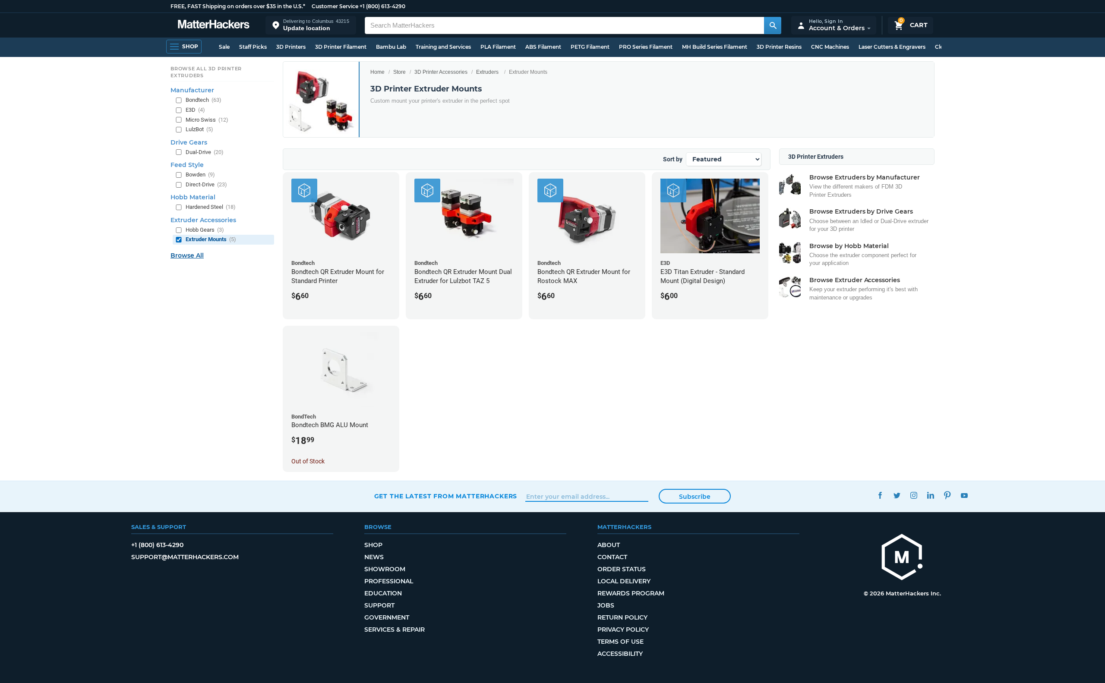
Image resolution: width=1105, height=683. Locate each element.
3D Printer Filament (340, 47)
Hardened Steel (211, 207)
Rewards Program (630, 593)
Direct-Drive (206, 184)
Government (386, 617)
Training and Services (443, 47)
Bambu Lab (391, 47)
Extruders (487, 72)
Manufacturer (192, 90)
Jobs (605, 605)
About (608, 545)
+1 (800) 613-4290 (382, 6)
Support (379, 605)
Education (383, 593)
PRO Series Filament (645, 47)
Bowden (200, 174)
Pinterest (947, 495)
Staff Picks (253, 47)
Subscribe (694, 496)
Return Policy (622, 617)
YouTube (964, 495)
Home (377, 72)
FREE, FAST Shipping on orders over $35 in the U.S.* (237, 6)
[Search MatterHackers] (772, 25)
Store (399, 72)
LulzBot (199, 129)
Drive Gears (188, 142)
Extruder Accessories (203, 220)
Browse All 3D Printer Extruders (206, 72)
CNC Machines (830, 47)
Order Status (621, 569)
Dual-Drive (205, 152)
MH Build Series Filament (714, 47)
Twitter (897, 495)
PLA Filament (498, 47)
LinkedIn (930, 495)
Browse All (187, 255)
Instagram (914, 495)
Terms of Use (620, 641)
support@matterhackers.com (185, 557)
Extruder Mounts (211, 239)
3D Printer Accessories (440, 72)
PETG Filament (590, 47)
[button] (310, 25)
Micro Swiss (207, 119)
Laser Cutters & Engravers (892, 47)
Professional (388, 581)
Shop (373, 545)
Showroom (384, 569)
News (374, 557)
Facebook (880, 495)
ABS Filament (543, 47)
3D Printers (291, 47)
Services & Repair (394, 629)
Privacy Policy (623, 629)
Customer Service (335, 6)
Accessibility (620, 654)
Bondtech (203, 100)
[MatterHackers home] (213, 25)
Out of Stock (308, 461)
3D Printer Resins (779, 47)
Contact (612, 557)
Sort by (672, 159)
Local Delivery (623, 581)
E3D (195, 110)
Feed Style (187, 165)
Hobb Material (192, 197)
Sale (224, 47)
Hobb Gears (205, 230)
